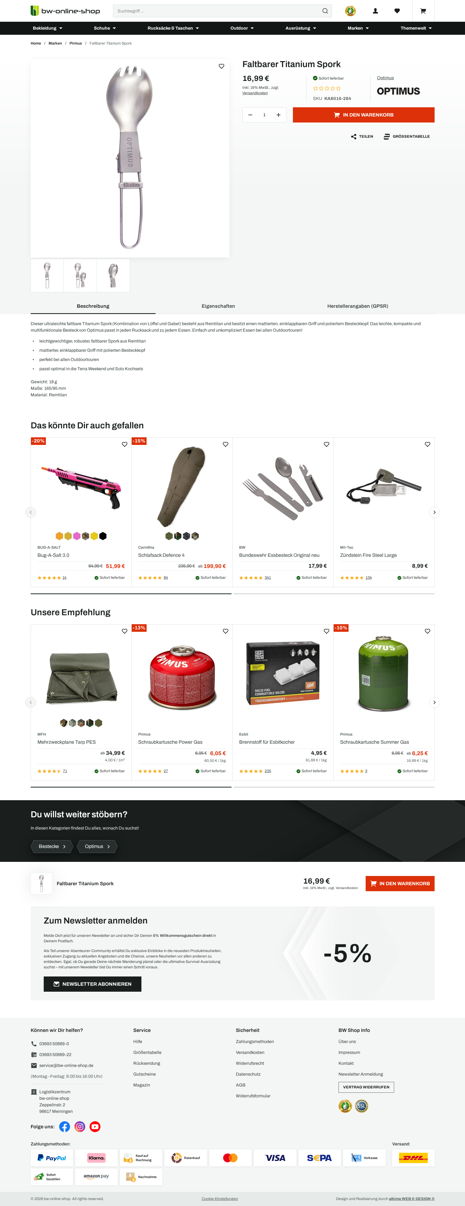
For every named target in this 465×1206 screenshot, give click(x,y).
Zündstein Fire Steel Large (368, 555)
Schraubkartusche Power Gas (170, 742)
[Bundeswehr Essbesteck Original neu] (283, 486)
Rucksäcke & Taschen (170, 28)
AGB (240, 1085)
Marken (355, 28)
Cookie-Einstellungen (220, 1199)
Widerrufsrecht (250, 1063)
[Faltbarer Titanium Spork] (130, 158)
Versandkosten (255, 93)
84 (166, 578)
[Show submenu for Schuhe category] (114, 28)
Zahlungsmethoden (255, 1041)
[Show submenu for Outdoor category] (252, 28)
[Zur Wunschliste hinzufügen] (221, 66)
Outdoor (239, 28)
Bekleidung (44, 28)
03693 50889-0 (54, 1043)
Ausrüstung (298, 28)
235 (268, 771)
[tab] (131, 594)
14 (64, 578)
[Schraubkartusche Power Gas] (182, 673)
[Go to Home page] (68, 11)
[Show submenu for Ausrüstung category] (314, 28)
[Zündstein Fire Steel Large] (384, 486)
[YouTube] (95, 1126)
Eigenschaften (218, 306)
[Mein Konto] (375, 11)
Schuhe (102, 28)
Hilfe (137, 1041)
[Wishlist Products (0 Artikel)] (397, 11)
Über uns (347, 1041)
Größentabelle (411, 136)
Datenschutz (248, 1074)
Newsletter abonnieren (97, 984)
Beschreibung (93, 306)
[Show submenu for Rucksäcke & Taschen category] (197, 28)
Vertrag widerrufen (366, 1087)
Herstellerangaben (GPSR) (357, 306)
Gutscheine (144, 1074)
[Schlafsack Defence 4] (182, 486)
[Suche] (325, 11)
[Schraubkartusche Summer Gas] (384, 673)
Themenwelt (413, 28)
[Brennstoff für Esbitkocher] (283, 673)
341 (268, 578)
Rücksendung (146, 1063)
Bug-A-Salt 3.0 (53, 555)
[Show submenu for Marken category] (367, 28)
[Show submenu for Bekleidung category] (61, 28)
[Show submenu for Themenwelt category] (430, 28)
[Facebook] (64, 1126)
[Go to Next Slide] (434, 512)
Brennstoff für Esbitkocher (267, 742)
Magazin (141, 1085)
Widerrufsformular (253, 1096)
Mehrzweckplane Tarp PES (66, 742)
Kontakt (346, 1063)
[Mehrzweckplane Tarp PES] (81, 673)
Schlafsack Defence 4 (161, 555)
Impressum (349, 1052)
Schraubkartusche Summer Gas (374, 742)
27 (166, 771)
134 (369, 578)
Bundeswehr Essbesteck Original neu (279, 555)
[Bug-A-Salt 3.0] (81, 486)
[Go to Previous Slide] (30, 512)
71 (65, 771)
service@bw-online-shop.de (66, 1065)
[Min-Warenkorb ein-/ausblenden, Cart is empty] (423, 11)
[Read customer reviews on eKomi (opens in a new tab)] (350, 10)
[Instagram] (79, 1126)
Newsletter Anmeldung (361, 1074)
